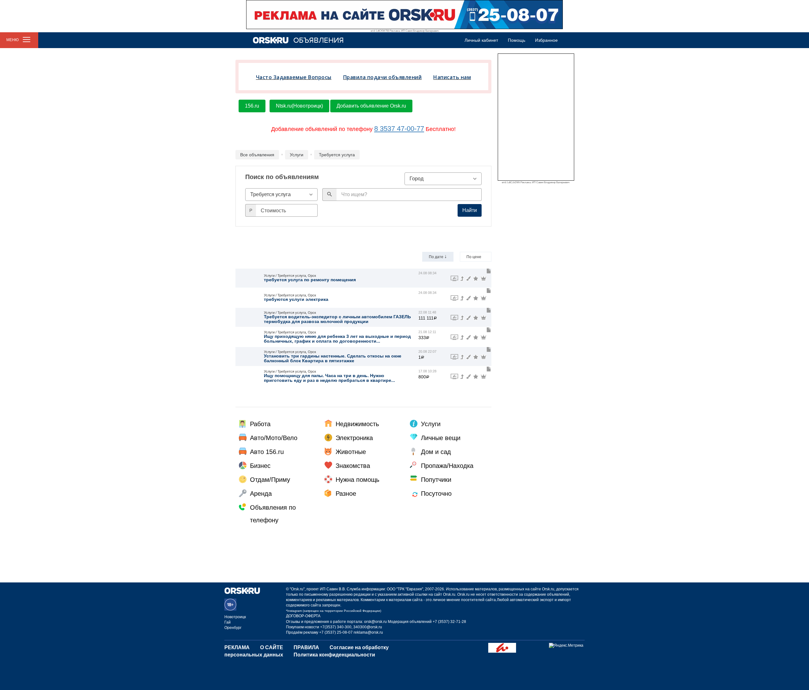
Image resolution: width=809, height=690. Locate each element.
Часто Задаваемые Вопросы (294, 77)
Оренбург (232, 627)
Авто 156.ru (267, 451)
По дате (438, 256)
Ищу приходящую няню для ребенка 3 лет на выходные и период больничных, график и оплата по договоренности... (337, 339)
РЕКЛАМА (237, 647)
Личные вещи (440, 437)
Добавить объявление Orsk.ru (371, 106)
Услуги (296, 154)
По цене (475, 256)
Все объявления (257, 154)
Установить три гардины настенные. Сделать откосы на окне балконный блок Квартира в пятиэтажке (332, 358)
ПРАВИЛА (306, 647)
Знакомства (353, 465)
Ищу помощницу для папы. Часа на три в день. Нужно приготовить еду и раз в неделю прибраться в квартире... (329, 378)
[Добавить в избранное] (488, 271)
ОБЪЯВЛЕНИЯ (318, 40)
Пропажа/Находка (447, 465)
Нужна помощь (357, 479)
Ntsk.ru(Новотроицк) (299, 106)
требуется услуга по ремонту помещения (310, 279)
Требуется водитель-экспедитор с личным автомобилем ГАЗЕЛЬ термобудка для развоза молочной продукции (337, 319)
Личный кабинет (481, 40)
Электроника (354, 437)
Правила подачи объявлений (382, 77)
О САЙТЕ (271, 647)
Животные (351, 451)
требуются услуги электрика (296, 299)
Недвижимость (357, 423)
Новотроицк (235, 617)
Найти (469, 210)
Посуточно (436, 493)
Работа (260, 423)
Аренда (261, 493)
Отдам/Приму (270, 479)
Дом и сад (436, 451)
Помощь (516, 40)
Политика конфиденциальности (334, 654)
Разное (346, 493)
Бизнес (260, 465)
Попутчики (436, 479)
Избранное (546, 40)
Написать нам (452, 77)
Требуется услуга (337, 154)
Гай (227, 622)
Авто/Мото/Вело (273, 437)
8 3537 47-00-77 (399, 129)
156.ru (252, 106)
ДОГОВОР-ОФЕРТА (303, 616)
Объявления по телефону (273, 514)
